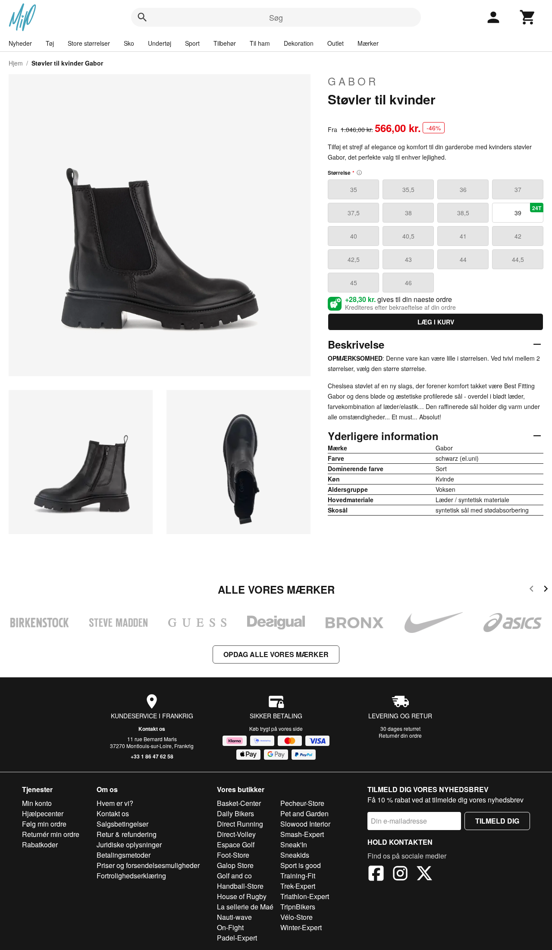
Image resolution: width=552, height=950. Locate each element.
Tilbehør (224, 43)
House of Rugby (242, 896)
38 (408, 212)
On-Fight (230, 927)
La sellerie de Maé (245, 907)
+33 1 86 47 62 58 (152, 756)
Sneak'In (293, 844)
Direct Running (240, 824)
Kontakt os (151, 728)
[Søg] (142, 17)
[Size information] (359, 173)
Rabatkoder (40, 844)
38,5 (463, 212)
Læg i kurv (435, 322)
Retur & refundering (127, 834)
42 (517, 236)
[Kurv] (527, 17)
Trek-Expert (297, 886)
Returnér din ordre (400, 735)
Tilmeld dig (497, 821)
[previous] (531, 590)
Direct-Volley (236, 834)
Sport (192, 43)
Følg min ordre (44, 824)
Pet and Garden (304, 813)
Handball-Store (240, 886)
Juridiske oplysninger (129, 844)
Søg (276, 17)
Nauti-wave (234, 917)
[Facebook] (376, 874)
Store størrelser (89, 43)
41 (463, 236)
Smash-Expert (302, 834)
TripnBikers (297, 907)
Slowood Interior (305, 824)
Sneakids (294, 855)
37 (517, 189)
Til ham (260, 43)
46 (408, 282)
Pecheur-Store (302, 803)
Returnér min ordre (50, 834)
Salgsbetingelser (122, 824)
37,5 (354, 212)
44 (463, 259)
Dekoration (299, 43)
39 (528, 210)
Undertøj (159, 43)
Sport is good (300, 865)
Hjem (16, 63)
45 (353, 282)
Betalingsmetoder (124, 855)
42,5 (354, 259)
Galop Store (235, 865)
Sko (129, 43)
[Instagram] (400, 874)
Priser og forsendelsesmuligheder (148, 865)
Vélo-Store (296, 917)
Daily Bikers (235, 813)
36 (463, 189)
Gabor (353, 81)
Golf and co (234, 876)
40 (353, 236)
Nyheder (20, 43)
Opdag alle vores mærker (276, 654)
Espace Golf (235, 844)
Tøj (50, 43)
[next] (545, 590)
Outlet (335, 43)
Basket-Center (239, 803)
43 (408, 259)
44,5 (518, 259)
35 (353, 189)
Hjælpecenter (42, 813)
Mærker (368, 43)
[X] (424, 874)
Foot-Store (233, 855)
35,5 (408, 189)
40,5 (408, 236)
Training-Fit (297, 876)
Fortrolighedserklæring (131, 876)
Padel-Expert (237, 938)
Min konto (37, 803)
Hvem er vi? (115, 803)
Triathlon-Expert (304, 896)
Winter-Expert (301, 927)
